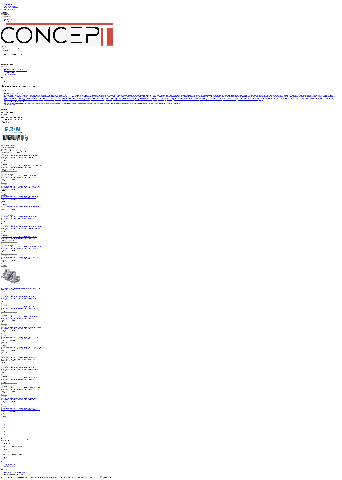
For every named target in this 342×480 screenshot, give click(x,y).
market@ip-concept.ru (10, 9)
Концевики (73, 96)
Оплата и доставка (10, 6)
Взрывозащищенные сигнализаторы (15, 103)
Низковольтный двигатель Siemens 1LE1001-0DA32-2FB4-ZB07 (20, 369)
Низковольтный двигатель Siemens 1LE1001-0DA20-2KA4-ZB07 (20, 208)
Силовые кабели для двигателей (14, 100)
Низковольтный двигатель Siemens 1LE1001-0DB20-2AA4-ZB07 (20, 389)
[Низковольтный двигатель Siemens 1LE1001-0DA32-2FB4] (19, 357)
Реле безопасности (210, 98)
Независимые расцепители (264, 96)
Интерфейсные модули (288, 95)
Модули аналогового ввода (102, 96)
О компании (8, 4)
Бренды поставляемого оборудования (12, 446)
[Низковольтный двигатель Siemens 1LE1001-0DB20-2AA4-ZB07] (21, 388)
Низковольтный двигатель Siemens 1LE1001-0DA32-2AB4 (18, 339)
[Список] (3, 154)
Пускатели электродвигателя (183, 98)
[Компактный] (5, 154)
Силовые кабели (304, 98)
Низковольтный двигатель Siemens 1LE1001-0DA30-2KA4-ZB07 (20, 328)
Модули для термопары (154, 96)
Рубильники (242, 98)
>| (4, 436)
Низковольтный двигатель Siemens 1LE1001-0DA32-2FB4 (18, 359)
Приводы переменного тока (112, 98)
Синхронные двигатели (42, 100)
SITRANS (78, 95)
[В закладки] (10, 164)
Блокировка (171, 95)
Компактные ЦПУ (9, 96)
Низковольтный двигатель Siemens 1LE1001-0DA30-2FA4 (18, 298)
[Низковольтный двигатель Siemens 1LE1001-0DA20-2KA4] (19, 196)
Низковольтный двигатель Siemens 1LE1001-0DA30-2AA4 (18, 258)
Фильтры (169, 100)
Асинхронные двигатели (129, 95)
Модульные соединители (233, 96)
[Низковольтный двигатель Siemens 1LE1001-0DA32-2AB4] (19, 337)
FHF (5, 457)
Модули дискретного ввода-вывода (135, 96)
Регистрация (8, 21)
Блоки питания (150, 95)
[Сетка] (1, 154)
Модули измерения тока (168, 96)
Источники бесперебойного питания (306, 95)
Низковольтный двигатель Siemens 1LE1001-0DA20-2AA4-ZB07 (20, 167)
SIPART (61, 95)
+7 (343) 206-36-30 (6, 50)
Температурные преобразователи (94, 100)
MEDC (6, 459)
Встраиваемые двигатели (218, 95)
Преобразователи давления (96, 98)
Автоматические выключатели (90, 95)
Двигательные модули (247, 95)
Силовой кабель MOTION (290, 98)
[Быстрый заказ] (8, 164)
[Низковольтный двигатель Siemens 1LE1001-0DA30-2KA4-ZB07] (21, 327)
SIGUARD (15, 95)
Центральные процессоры (181, 100)
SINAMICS (37, 95)
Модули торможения (219, 96)
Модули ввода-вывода (117, 96)
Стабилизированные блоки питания (73, 100)
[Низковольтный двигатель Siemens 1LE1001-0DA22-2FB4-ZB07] (21, 247)
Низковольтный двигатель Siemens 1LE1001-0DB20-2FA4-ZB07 (20, 410)
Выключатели (230, 95)
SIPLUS (67, 95)
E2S (5, 449)
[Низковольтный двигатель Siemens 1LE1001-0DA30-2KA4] (19, 317)
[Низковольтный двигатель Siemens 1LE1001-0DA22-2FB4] (19, 237)
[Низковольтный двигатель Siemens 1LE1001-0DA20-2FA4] (19, 176)
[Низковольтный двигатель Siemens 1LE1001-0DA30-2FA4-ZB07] (21, 307)
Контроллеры (65, 96)
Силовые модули (29, 100)
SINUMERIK (55, 95)
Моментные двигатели (248, 96)
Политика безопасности (11, 7)
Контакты (7, 443)
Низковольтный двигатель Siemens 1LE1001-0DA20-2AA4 (18, 157)
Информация (5, 440)
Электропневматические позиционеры (251, 100)
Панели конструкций (23, 98)
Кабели (320, 95)
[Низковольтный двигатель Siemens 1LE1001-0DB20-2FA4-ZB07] (21, 408)
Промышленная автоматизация (13, 69)
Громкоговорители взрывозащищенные (50, 103)
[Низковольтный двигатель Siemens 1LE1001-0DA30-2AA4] (19, 257)
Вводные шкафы (180, 95)
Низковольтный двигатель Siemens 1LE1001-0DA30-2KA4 (18, 318)
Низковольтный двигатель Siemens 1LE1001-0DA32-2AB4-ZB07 (20, 349)
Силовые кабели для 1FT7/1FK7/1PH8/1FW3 (322, 98)
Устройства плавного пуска (146, 100)
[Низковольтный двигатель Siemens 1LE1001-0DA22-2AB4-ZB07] (21, 226)
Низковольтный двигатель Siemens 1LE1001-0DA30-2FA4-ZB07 (20, 308)
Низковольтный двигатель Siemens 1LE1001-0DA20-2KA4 (18, 198)
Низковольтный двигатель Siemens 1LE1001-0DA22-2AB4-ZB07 (20, 228)
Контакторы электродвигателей (51, 96)
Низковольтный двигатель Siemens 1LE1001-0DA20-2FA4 (18, 177)
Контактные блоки (21, 96)
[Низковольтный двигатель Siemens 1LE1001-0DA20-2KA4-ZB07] (21, 206)
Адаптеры (103, 95)
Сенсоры (269, 98)
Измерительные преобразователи (270, 95)
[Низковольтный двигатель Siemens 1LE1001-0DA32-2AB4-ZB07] (21, 347)
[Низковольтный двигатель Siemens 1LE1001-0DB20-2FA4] (19, 398)
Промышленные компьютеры (148, 98)
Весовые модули (190, 95)
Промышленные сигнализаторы (123, 103)
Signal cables (8, 95)
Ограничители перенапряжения (326, 96)
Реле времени (221, 98)
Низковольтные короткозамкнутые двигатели (302, 96)
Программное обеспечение (130, 98)
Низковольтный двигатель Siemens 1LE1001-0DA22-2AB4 (18, 218)
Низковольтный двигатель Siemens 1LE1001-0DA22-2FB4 (18, 238)
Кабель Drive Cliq (328, 95)
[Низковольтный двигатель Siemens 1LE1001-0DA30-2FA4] (19, 296)
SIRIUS (72, 95)
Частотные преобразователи (197, 100)
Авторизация (8, 19)
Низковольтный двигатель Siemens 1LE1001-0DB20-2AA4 (18, 379)
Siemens (6, 451)
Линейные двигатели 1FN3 (85, 96)
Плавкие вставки (47, 98)
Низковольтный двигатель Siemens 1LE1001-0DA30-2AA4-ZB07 (20, 288)
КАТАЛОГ (4, 47)
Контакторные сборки (34, 96)
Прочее (159, 98)
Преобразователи (57, 98)
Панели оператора (35, 98)
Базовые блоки (141, 95)
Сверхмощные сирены (140, 103)
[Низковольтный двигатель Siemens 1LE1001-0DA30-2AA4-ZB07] (10, 286)
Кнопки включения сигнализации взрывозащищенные (79, 103)
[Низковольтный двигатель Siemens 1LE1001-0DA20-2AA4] (19, 155)
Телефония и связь (9, 72)
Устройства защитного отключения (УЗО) (125, 100)
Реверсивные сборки (198, 98)
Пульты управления (168, 98)
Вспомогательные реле (203, 95)
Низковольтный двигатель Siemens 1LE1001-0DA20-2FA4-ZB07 (20, 187)
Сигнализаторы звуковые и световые (15, 71)
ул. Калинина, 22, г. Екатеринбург (14, 472)
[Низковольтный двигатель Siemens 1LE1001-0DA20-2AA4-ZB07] (21, 166)
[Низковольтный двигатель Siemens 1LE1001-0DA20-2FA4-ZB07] (21, 186)
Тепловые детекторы (174, 103)
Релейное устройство (231, 98)
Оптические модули (10, 98)
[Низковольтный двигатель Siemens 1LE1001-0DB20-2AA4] (19, 378)
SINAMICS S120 (46, 95)
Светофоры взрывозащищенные (157, 103)
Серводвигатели (277, 98)
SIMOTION (29, 95)
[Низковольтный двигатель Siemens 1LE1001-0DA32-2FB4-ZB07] (21, 367)
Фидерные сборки (160, 100)
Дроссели (257, 95)
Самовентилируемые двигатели (256, 98)
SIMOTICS (22, 95)
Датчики (237, 95)
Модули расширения (182, 96)
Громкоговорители (32, 103)
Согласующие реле (55, 100)
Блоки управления (161, 95)
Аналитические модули (114, 95)
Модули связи (193, 96)
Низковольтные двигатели (280, 96)
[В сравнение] (12, 164)
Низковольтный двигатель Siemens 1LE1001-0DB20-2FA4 (18, 399)
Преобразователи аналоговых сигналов (75, 98)
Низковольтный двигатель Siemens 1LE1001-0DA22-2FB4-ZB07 (20, 248)
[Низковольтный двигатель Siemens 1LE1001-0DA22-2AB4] (19, 216)
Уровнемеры (108, 100)
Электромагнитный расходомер (216, 100)
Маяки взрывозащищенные (105, 103)
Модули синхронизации (205, 96)
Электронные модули (232, 100)
